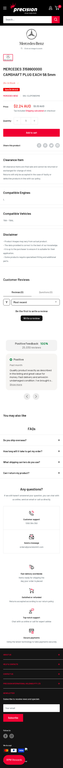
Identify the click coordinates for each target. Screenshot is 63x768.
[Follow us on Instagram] (11, 736)
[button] (16, 384)
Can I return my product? (16, 472)
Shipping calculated (35, 110)
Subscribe (13, 717)
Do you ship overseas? (14, 440)
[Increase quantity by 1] (34, 120)
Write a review (31, 318)
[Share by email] (57, 145)
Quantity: (7, 120)
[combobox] (27, 19)
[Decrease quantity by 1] (17, 120)
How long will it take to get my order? (22, 451)
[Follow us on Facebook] (5, 736)
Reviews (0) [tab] (17, 292)
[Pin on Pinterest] (45, 145)
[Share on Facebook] (39, 145)
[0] (57, 8)
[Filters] (6, 302)
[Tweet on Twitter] (51, 145)
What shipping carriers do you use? (21, 462)
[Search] (56, 19)
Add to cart (31, 132)
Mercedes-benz (10, 96)
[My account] (50, 8)
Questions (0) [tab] (45, 292)
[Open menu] (4, 8)
